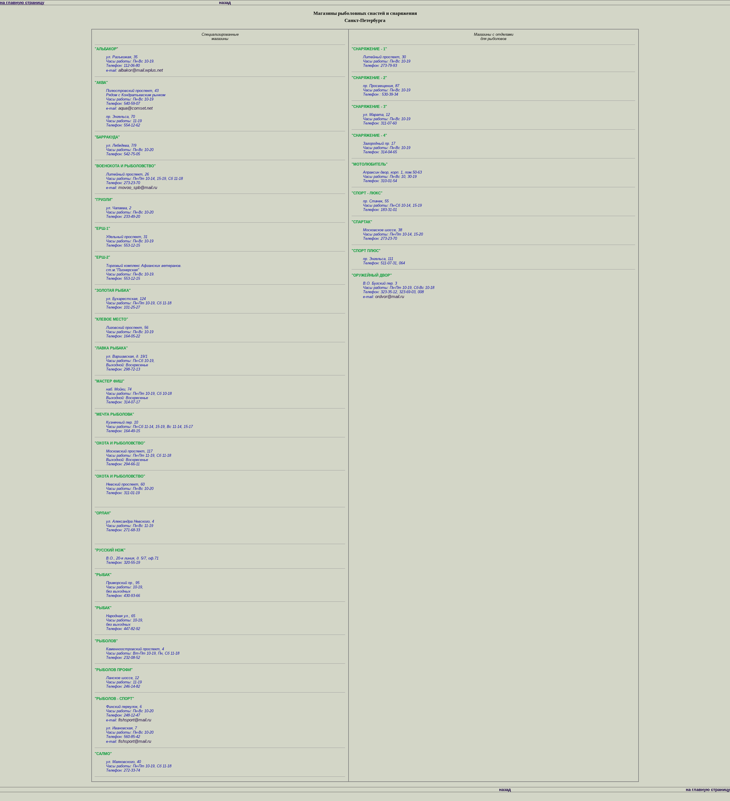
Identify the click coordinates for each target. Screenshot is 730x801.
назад (225, 2)
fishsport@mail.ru (134, 719)
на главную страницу (22, 2)
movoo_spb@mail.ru (137, 187)
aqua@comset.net (135, 108)
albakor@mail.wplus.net (140, 70)
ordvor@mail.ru (389, 296)
